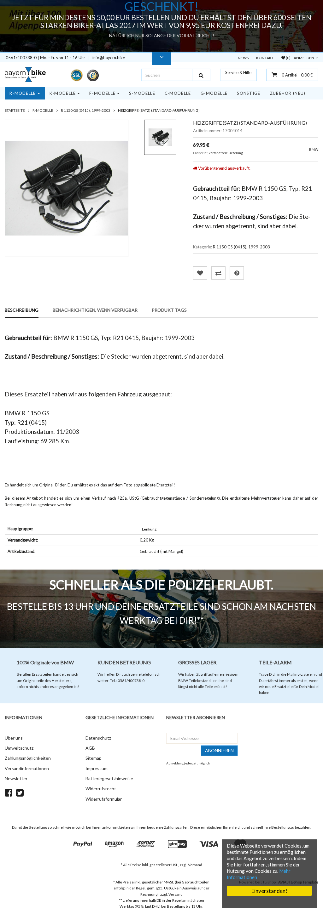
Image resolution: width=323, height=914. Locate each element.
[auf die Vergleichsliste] (218, 273)
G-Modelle (214, 93)
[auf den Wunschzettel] (200, 273)
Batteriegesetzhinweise (109, 778)
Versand (195, 864)
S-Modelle (142, 93)
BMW (313, 149)
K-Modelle (63, 93)
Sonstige (248, 93)
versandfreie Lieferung (226, 153)
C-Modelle (178, 93)
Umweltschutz (19, 748)
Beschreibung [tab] (21, 310)
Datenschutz (98, 738)
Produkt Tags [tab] (169, 310)
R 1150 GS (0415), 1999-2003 (241, 246)
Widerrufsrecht (100, 788)
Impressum (96, 768)
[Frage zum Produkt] (237, 273)
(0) (288, 57)
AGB (90, 748)
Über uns (14, 738)
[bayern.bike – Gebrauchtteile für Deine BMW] (27, 74)
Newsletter (16, 778)
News (243, 57)
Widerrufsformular (103, 799)
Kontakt (265, 57)
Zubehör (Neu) (288, 93)
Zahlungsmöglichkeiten (28, 758)
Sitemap (93, 758)
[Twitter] (20, 794)
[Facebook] (8, 794)
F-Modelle (102, 93)
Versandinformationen (27, 768)
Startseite (15, 110)
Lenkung (149, 529)
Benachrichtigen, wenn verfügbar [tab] (95, 310)
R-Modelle (22, 93)
